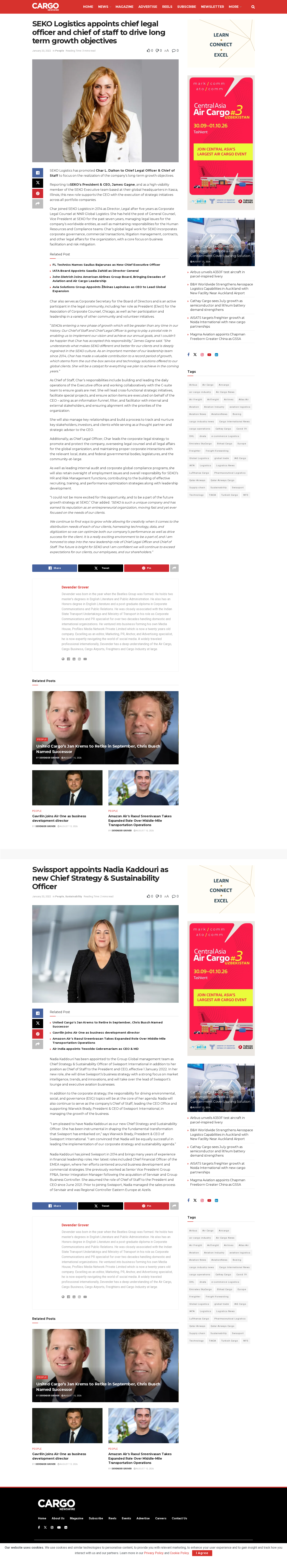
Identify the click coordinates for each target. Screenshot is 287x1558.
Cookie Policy (179, 1553)
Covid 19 (241, 429)
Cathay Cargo (223, 429)
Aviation (194, 407)
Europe (242, 443)
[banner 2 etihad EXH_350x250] (221, 43)
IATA (192, 465)
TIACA (212, 495)
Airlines (229, 399)
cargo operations (199, 429)
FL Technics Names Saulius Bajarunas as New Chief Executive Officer (106, 264)
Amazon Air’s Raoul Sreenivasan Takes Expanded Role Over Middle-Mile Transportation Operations (139, 820)
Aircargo (224, 385)
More (234, 7)
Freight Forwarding (217, 451)
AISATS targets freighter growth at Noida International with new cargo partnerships (217, 322)
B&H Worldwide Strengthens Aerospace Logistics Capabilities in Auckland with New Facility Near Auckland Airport (221, 289)
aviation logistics (240, 407)
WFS (245, 495)
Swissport (238, 487)
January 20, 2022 (41, 50)
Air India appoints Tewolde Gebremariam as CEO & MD (96, 1049)
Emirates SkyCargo (200, 443)
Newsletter (212, 7)
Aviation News (197, 414)
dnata (203, 436)
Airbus (193, 385)
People (59, 50)
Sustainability (218, 487)
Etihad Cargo (224, 443)
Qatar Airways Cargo (222, 480)
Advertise (147, 7)
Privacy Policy (154, 1553)
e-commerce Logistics (225, 436)
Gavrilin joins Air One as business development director (96, 1032)
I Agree (202, 1553)
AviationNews (219, 414)
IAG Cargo (240, 458)
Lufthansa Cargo (199, 473)
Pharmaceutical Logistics (230, 473)
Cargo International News (234, 421)
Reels (167, 7)
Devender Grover (75, 587)
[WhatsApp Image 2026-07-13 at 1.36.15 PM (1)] (221, 142)
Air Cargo (208, 385)
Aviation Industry (214, 407)
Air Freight (195, 399)
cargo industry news (201, 421)
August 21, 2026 (201, 261)
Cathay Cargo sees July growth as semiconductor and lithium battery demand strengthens (217, 305)
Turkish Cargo (229, 495)
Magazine (124, 7)
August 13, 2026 (68, 826)
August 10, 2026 (144, 830)
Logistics (205, 465)
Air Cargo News (225, 392)
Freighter (195, 451)
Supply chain (197, 487)
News (103, 7)
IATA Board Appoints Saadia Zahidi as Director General (96, 271)
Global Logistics (199, 458)
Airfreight (213, 399)
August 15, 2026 (72, 758)
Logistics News (225, 465)
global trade (221, 458)
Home (88, 7)
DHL (191, 436)
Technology (196, 495)
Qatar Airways (197, 480)
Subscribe (186, 7)
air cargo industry (200, 392)
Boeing (237, 414)
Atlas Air (244, 399)
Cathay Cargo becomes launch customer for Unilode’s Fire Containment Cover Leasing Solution (220, 251)
